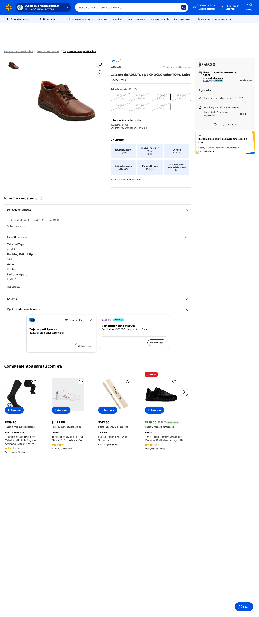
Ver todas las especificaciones (126, 179)
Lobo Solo (116, 66)
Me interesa (84, 346)
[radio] (120, 97)
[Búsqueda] (183, 7)
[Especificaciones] (186, 237)
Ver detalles (246, 80)
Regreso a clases (136, 18)
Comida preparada (159, 18)
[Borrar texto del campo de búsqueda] (175, 7)
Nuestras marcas (223, 18)
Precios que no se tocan (81, 18)
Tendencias (204, 18)
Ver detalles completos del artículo (129, 127)
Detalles (244, 113)
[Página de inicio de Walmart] (8, 7)
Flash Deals (117, 18)
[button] (204, 7)
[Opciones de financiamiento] (186, 308)
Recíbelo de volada (183, 18)
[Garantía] (186, 299)
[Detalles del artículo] (186, 210)
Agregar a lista (228, 124)
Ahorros (102, 18)
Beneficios (49, 19)
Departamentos (20, 19)
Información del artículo (23, 198)
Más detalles (13, 286)
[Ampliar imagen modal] (100, 72)
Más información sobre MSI (79, 320)
